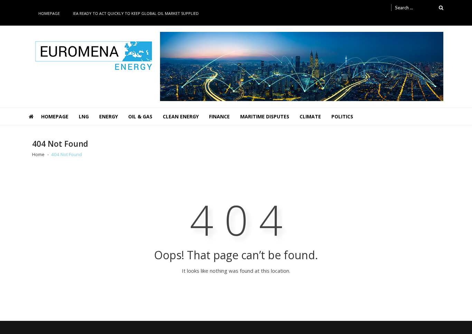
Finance (219, 116)
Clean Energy (181, 116)
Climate (310, 116)
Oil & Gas (140, 116)
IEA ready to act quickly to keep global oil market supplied (136, 13)
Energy (108, 116)
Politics (342, 116)
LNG (84, 116)
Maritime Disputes (264, 116)
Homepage (49, 13)
